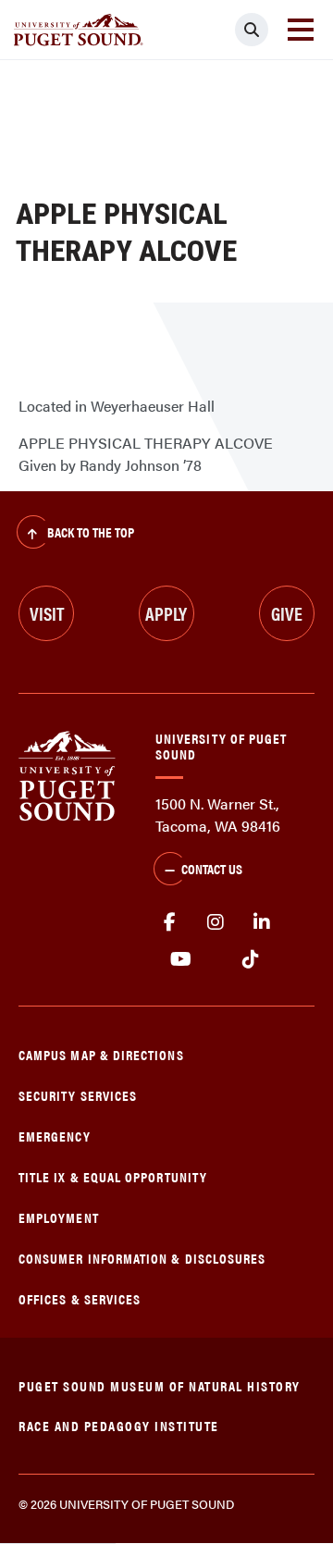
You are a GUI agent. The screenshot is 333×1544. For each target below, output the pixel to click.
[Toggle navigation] (300, 29)
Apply (166, 612)
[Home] (67, 773)
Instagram (215, 922)
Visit (47, 612)
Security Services (77, 1095)
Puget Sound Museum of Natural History (159, 1385)
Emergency (54, 1135)
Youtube (180, 959)
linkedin (262, 922)
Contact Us (211, 868)
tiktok (250, 959)
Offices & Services (79, 1298)
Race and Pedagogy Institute (118, 1425)
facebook (169, 922)
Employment (58, 1217)
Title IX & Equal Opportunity (112, 1176)
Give (286, 612)
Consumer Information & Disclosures (141, 1257)
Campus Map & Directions (101, 1054)
